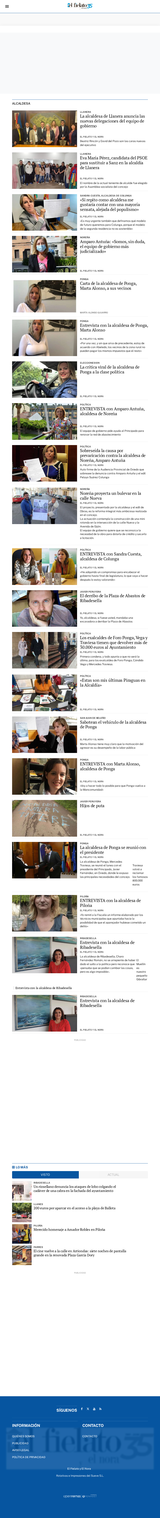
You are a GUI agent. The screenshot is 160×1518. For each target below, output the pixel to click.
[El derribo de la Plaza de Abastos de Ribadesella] (44, 608)
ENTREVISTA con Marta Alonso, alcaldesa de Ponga (110, 766)
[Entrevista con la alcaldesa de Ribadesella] (44, 955)
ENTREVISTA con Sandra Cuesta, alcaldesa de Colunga (110, 556)
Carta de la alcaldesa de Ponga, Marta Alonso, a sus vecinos (108, 286)
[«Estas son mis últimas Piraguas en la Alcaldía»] (44, 693)
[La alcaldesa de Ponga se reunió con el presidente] (44, 860)
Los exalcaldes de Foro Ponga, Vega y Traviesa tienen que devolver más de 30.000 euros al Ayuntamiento (114, 642)
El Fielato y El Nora (92, 137)
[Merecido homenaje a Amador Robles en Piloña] (22, 1234)
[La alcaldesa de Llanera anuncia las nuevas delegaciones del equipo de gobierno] (44, 128)
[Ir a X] (88, 1409)
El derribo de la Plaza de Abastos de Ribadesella (112, 598)
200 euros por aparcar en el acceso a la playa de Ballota (75, 1208)
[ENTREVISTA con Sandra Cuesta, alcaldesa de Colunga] (44, 566)
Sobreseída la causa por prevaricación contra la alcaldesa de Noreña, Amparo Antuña (113, 455)
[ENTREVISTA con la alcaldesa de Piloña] (44, 913)
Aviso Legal (20, 1450)
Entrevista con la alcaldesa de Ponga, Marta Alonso (114, 328)
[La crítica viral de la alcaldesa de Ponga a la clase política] (44, 379)
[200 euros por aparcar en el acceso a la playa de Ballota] (22, 1212)
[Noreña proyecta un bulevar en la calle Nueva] (44, 506)
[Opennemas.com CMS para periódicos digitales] (80, 1496)
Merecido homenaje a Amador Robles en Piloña (69, 1229)
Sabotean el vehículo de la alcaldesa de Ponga (113, 724)
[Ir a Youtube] (94, 1409)
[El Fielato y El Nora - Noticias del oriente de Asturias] (80, 6)
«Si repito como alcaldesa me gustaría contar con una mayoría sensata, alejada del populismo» (110, 204)
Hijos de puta (92, 805)
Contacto (89, 1436)
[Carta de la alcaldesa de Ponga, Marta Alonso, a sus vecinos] (44, 296)
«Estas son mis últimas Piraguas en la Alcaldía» (112, 682)
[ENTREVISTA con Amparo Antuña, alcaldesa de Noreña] (44, 421)
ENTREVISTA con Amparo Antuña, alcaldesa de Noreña (112, 411)
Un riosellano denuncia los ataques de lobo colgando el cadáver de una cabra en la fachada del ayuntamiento (75, 1189)
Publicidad (20, 1443)
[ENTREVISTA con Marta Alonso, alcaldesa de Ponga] (44, 776)
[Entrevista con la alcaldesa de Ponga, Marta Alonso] (44, 338)
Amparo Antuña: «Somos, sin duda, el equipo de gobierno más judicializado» (112, 246)
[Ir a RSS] (100, 1409)
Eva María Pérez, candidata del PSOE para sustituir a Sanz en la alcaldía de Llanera (113, 162)
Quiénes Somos (23, 1436)
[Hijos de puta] (44, 818)
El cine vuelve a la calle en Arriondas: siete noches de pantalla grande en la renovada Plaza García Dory (80, 1253)
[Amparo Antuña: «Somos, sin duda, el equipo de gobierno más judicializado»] (44, 254)
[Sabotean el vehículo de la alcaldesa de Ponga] (44, 734)
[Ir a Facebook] (82, 1409)
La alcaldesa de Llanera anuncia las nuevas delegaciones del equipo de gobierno (112, 121)
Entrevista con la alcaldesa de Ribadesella (107, 945)
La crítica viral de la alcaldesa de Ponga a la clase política (109, 369)
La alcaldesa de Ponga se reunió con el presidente (113, 850)
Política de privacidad (28, 1457)
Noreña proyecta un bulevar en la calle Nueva (110, 496)
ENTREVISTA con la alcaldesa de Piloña (110, 903)
